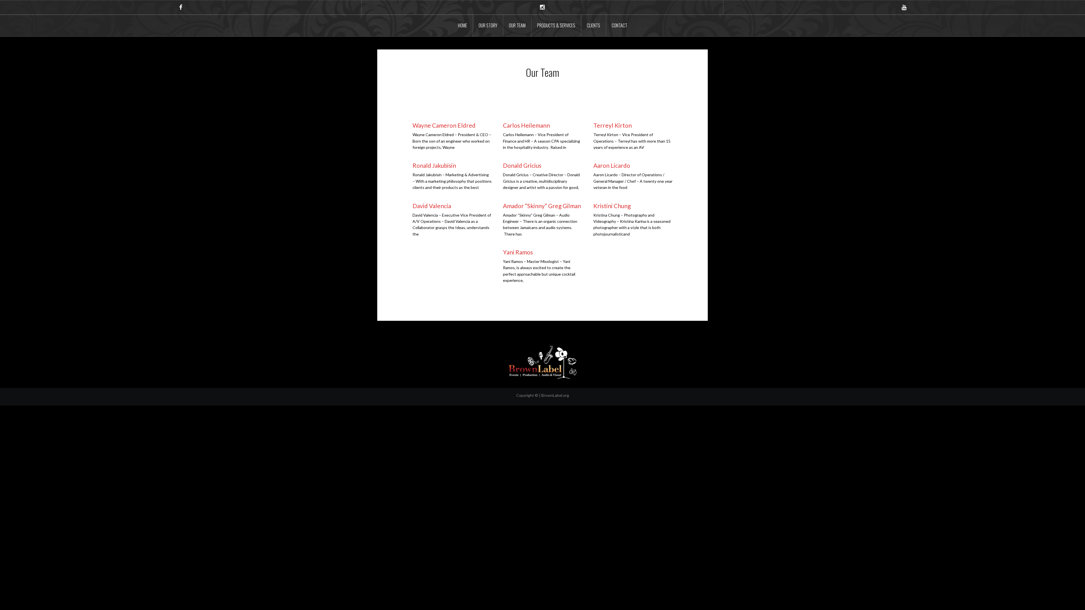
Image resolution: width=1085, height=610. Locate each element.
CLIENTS (593, 25)
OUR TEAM (517, 25)
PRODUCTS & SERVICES (556, 25)
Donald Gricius (522, 165)
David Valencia (432, 205)
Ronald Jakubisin (434, 165)
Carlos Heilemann (526, 125)
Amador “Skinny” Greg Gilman (542, 205)
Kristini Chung (612, 205)
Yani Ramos (518, 252)
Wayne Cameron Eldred (444, 125)
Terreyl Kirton (612, 125)
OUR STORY (488, 25)
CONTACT (619, 25)
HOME (462, 25)
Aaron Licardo (611, 165)
